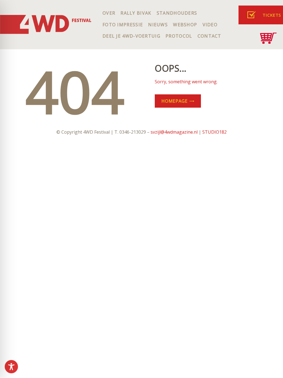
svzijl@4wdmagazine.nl (174, 132)
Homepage (174, 101)
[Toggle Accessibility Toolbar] (11, 366)
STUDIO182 (214, 132)
